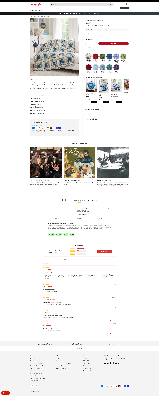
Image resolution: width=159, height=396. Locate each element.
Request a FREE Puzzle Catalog (38, 365)
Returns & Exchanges (61, 368)
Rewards (41, 10)
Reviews (85, 365)
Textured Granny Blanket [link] (90, 94)
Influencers (33, 10)
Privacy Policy (86, 360)
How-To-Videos (59, 365)
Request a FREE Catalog (36, 363)
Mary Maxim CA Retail (88, 370)
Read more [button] (46, 278)
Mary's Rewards (34, 380)
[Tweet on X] (90, 119)
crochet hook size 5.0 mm (57, 84)
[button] (110, 4)
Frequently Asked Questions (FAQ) (64, 363)
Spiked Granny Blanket (44, 16)
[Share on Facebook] (93, 119)
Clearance (94, 8)
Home (31, 16)
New (100, 8)
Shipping (58, 360)
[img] (79, 202)
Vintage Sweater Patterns (72, 8)
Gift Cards (109, 8)
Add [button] (94, 102)
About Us (32, 358)
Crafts (47, 8)
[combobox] (82, 4)
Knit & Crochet (39, 8)
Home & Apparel (85, 8)
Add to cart (113, 43)
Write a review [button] (105, 251)
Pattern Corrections (35, 368)
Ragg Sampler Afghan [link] (102, 95)
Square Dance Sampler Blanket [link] (115, 93)
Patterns (61, 8)
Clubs (104, 8)
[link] (91, 85)
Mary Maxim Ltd (36, 391)
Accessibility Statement (62, 370)
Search (85, 358)
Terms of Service (34, 375)
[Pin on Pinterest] (96, 119)
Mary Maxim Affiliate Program (37, 378)
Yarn (31, 8)
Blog (31, 360)
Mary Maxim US (87, 368)
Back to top (79, 348)
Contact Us (58, 358)
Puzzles (54, 8)
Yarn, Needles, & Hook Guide (37, 373)
